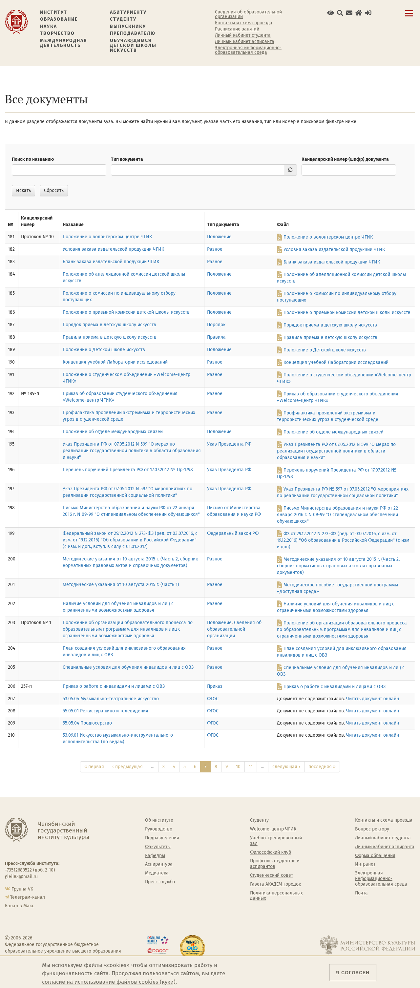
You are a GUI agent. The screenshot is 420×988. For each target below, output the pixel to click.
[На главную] (16, 21)
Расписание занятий (237, 29)
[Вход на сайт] (368, 13)
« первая (94, 766)
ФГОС (213, 699)
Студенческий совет (271, 875)
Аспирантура (159, 864)
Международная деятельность (63, 43)
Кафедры (155, 855)
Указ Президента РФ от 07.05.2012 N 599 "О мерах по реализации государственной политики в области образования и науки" (132, 450)
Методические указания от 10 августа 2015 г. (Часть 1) (121, 584)
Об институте (159, 820)
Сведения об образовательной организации (248, 14)
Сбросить (54, 190)
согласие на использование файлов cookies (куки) (109, 981)
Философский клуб (270, 852)
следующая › (286, 766)
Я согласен (352, 972)
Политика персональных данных (276, 896)
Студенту (123, 19)
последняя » (322, 766)
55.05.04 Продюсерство (87, 723)
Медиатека (157, 873)
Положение (219, 237)
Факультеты (158, 847)
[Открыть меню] (409, 17)
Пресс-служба (160, 882)
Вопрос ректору (372, 829)
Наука (48, 26)
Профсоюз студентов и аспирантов (275, 863)
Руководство (158, 829)
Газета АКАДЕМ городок (275, 884)
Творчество (57, 33)
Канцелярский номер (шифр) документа (345, 159)
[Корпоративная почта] (349, 13)
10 (238, 766)
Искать (23, 190)
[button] (330, 13)
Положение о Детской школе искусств (104, 349)
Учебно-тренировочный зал (276, 840)
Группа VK (22, 889)
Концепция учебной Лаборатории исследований (115, 362)
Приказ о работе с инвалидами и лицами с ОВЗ (114, 686)
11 (251, 766)
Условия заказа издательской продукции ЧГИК (113, 249)
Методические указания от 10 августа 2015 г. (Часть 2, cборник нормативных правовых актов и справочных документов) (338, 566)
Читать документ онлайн (372, 699)
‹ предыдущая (127, 766)
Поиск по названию (33, 159)
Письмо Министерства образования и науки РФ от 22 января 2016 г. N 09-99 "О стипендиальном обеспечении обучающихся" (337, 514)
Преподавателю (133, 33)
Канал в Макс (19, 906)
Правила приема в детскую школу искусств (110, 337)
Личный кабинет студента (243, 35)
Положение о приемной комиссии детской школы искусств (126, 312)
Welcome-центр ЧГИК (273, 829)
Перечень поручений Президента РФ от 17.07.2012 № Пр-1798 (128, 470)
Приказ (214, 686)
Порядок (216, 324)
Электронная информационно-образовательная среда (248, 50)
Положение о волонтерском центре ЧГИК (107, 237)
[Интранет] (358, 13)
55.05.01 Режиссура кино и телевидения (105, 711)
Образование (59, 19)
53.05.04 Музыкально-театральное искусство (111, 699)
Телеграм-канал (27, 897)
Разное (214, 249)
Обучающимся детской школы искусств (133, 45)
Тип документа (127, 159)
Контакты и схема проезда (243, 23)
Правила (216, 337)
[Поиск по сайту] (340, 13)
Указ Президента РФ (229, 444)
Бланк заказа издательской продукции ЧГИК (111, 261)
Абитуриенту (128, 12)
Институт (53, 12)
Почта (361, 893)
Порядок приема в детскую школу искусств (109, 324)
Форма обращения (375, 855)
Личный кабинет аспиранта (244, 41)
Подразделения (162, 838)
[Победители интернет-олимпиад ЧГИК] (192, 947)
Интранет (365, 864)
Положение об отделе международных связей (113, 431)
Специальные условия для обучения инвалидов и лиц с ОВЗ (128, 667)
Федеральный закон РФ (233, 533)
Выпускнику (128, 26)
